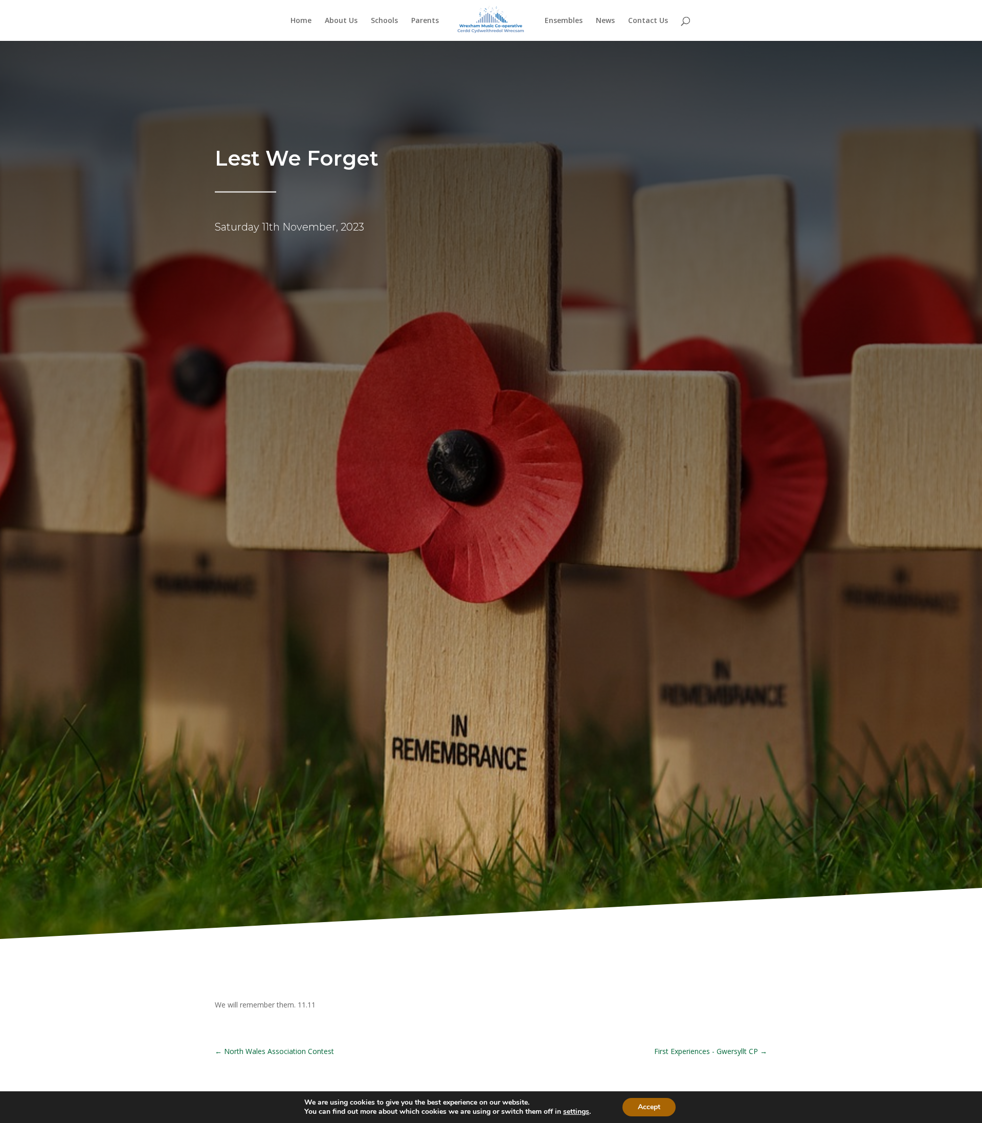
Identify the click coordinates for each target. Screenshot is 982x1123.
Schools (384, 21)
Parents (425, 21)
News (605, 21)
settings (576, 1111)
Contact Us (648, 21)
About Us (341, 21)
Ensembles (564, 21)
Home (301, 21)
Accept (649, 1107)
